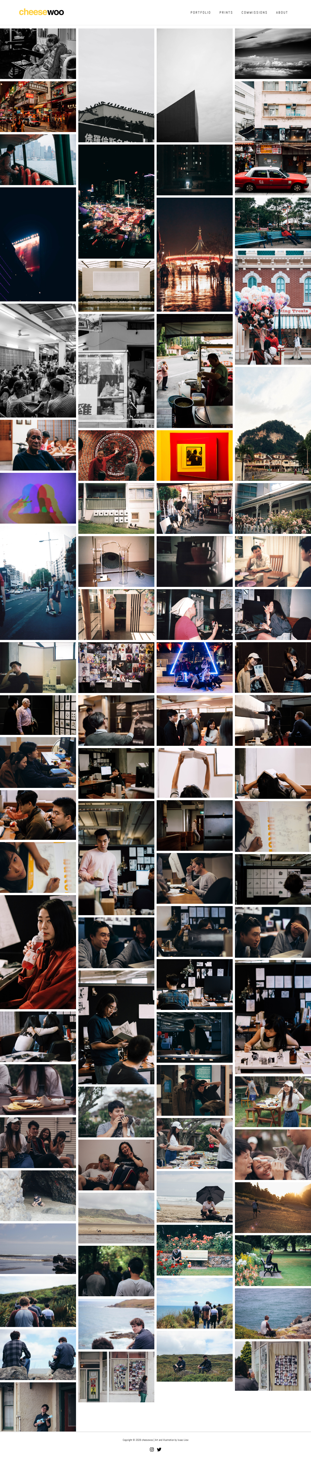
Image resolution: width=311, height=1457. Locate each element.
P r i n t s (225, 12)
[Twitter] (159, 1449)
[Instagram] (152, 1449)
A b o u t (282, 12)
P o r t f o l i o (200, 12)
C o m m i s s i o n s (254, 12)
